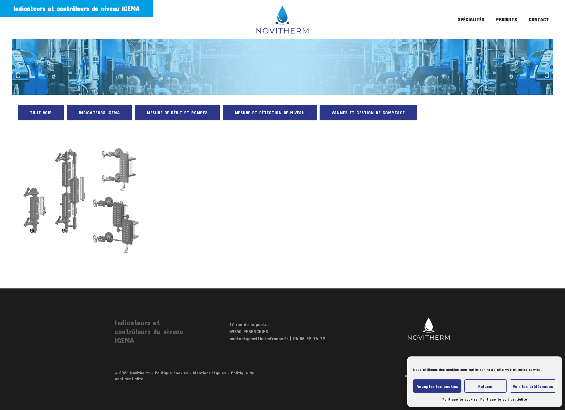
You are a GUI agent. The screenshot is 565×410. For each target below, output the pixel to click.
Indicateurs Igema (99, 112)
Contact (539, 19)
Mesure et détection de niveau (270, 112)
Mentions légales (209, 372)
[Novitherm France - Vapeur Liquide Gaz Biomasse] (283, 19)
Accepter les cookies (437, 386)
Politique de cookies (459, 399)
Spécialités (471, 19)
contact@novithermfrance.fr (259, 338)
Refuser (485, 386)
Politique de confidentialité (503, 399)
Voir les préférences (533, 386)
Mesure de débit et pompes (177, 112)
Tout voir (41, 112)
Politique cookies (171, 372)
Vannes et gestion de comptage (368, 112)
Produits (506, 19)
